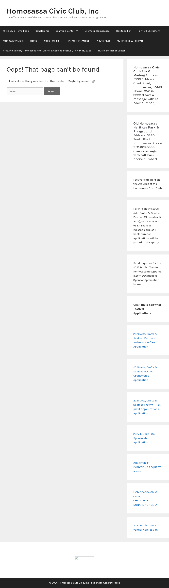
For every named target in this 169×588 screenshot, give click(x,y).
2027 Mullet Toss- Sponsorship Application (144, 438)
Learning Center (65, 30)
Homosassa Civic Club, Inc (53, 11)
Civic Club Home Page (16, 30)
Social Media (51, 40)
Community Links (13, 40)
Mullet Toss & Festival (130, 40)
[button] (77, 31)
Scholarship (42, 30)
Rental (34, 40)
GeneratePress (111, 582)
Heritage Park (124, 30)
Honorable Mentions (77, 40)
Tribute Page (103, 40)
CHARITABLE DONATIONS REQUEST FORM (147, 467)
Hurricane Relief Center (111, 50)
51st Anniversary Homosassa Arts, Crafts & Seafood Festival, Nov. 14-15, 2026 (47, 50)
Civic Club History (149, 30)
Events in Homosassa (97, 30)
